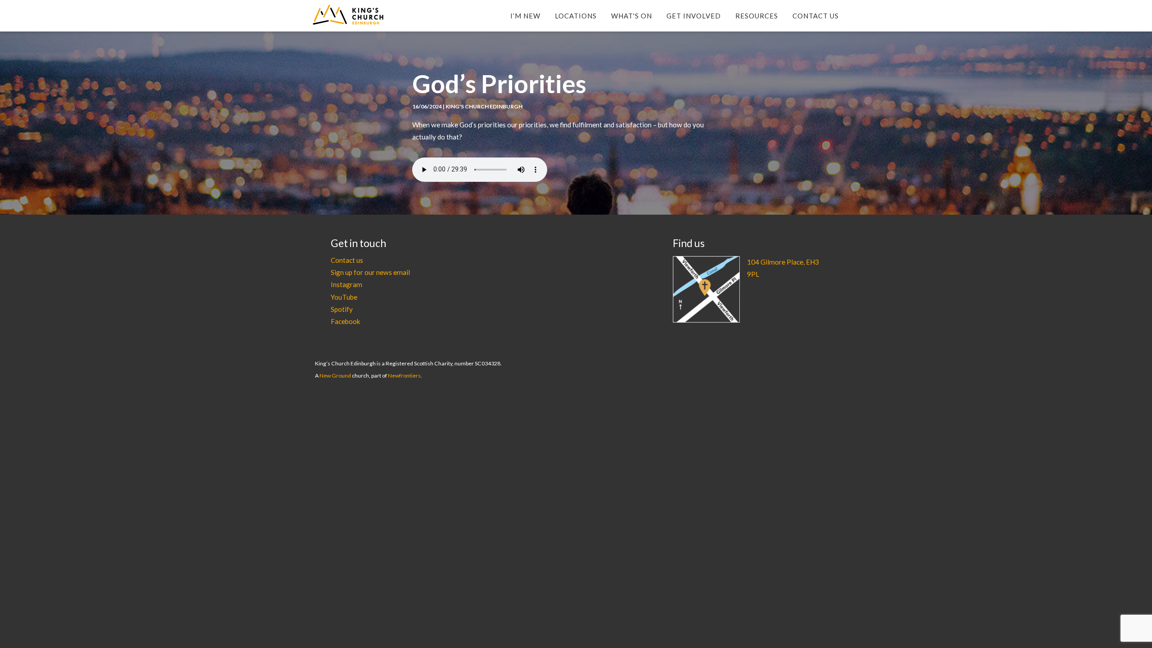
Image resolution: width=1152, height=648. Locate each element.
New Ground (335, 375)
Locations (576, 16)
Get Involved (693, 16)
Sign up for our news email (370, 272)
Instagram (346, 284)
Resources (756, 16)
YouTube (344, 297)
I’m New (525, 16)
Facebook (345, 321)
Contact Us (815, 16)
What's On (631, 16)
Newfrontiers (404, 375)
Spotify (342, 309)
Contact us (347, 260)
